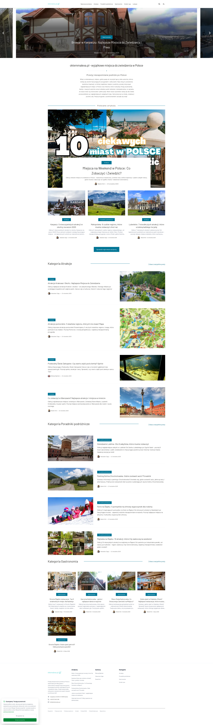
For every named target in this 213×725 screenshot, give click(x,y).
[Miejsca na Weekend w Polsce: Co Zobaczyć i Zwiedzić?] (106, 149)
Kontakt (77, 711)
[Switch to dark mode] (163, 3)
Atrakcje (96, 4)
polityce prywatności (8, 711)
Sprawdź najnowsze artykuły (106, 249)
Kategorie (122, 670)
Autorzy (98, 670)
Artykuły (75, 670)
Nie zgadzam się (20, 716)
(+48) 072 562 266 (54, 699)
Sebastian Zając (99, 676)
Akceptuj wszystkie (20, 720)
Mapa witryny (103, 711)
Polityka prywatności (68, 711)
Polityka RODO (84, 711)
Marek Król (98, 679)
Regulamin (50, 711)
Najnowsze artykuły (86, 4)
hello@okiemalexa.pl (55, 702)
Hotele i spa (127, 4)
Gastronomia (118, 4)
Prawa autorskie (58, 711)
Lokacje (135, 4)
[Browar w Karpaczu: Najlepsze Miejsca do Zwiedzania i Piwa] (106, 33)
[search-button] (159, 4)
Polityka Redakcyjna (93, 711)
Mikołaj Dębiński (99, 673)
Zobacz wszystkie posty (156, 264)
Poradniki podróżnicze (106, 4)
